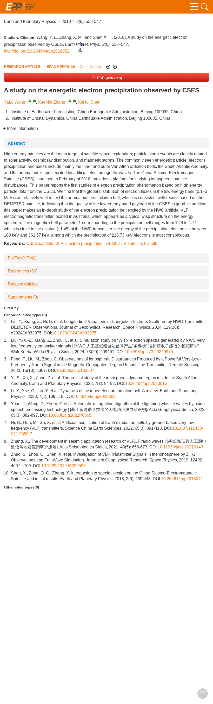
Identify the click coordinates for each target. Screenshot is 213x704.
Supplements (23, 297)
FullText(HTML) (22, 258)
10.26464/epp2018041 (182, 479)
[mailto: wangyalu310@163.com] (34, 100)
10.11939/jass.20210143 (180, 447)
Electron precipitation (84, 243)
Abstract (16, 143)
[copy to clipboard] (81, 44)
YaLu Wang (14, 102)
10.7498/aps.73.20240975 (149, 352)
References (22, 271)
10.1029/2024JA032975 (74, 333)
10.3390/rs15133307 (75, 370)
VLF (59, 243)
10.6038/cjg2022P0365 (69, 415)
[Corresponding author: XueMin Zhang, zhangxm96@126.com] (70, 100)
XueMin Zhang (51, 102)
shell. (150, 243)
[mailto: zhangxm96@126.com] (74, 100)
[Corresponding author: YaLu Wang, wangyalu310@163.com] (30, 100)
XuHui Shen (89, 102)
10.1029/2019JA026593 (63, 466)
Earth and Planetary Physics (30, 21)
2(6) (80, 21)
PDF (109, 78)
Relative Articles (23, 284)
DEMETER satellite (124, 243)
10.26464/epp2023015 (146, 383)
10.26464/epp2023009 (95, 396)
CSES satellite (39, 243)
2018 (66, 21)
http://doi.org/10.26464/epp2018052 (36, 51)
